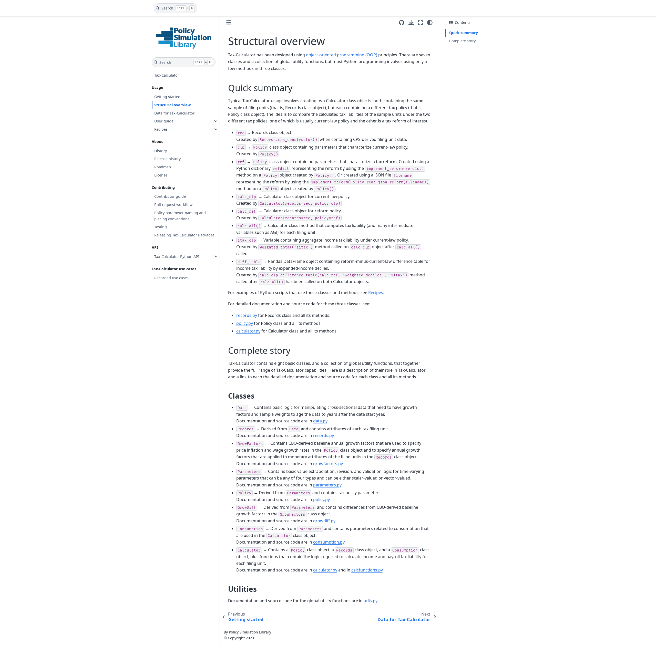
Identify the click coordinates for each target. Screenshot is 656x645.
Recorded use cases (171, 277)
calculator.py (248, 331)
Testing (160, 226)
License (160, 174)
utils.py (370, 601)
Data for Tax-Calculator (174, 112)
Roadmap (162, 166)
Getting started (167, 96)
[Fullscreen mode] (420, 22)
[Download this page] (411, 22)
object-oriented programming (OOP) (341, 55)
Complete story (462, 40)
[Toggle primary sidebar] (228, 22)
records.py (246, 315)
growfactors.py (328, 463)
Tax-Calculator (166, 75)
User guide (163, 121)
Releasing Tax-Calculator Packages (184, 235)
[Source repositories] (401, 22)
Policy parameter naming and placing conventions (180, 215)
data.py (320, 421)
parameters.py (327, 485)
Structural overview (172, 104)
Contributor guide (170, 196)
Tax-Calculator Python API (176, 256)
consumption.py (328, 542)
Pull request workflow (173, 204)
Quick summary (463, 32)
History (160, 150)
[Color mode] (430, 22)
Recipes (161, 129)
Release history (167, 158)
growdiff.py (324, 521)
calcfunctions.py (367, 570)
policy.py (244, 323)
